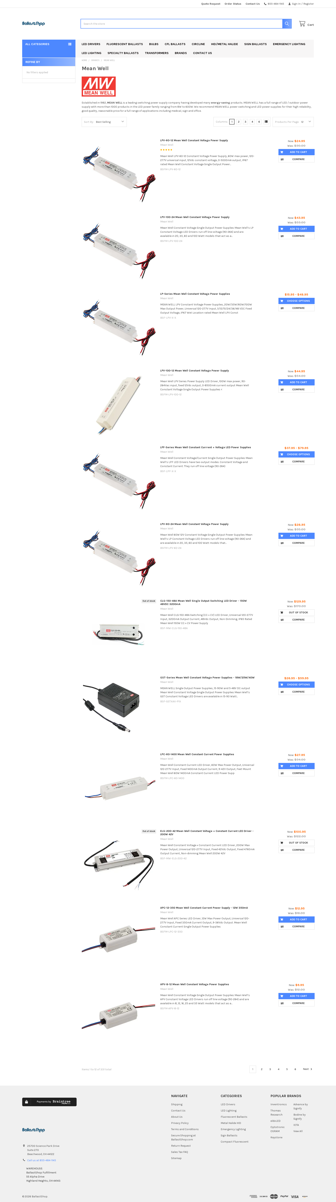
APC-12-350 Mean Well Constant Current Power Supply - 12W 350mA (204, 907)
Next (306, 1069)
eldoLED (275, 1121)
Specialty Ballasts (123, 53)
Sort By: (89, 122)
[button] (127, 1105)
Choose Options (298, 300)
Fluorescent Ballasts (125, 44)
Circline (198, 44)
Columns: (222, 121)
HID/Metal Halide (224, 44)
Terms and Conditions (185, 1129)
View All (298, 1131)
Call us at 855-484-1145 (41, 1160)
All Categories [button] (37, 44)
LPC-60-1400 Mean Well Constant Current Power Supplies (197, 754)
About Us (177, 1116)
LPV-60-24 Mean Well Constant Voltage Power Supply (194, 524)
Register (308, 3)
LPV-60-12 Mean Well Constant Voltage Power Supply (194, 140)
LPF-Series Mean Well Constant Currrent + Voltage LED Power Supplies (205, 447)
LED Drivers (91, 44)
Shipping (176, 1104)
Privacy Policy (180, 1123)
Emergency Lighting (289, 44)
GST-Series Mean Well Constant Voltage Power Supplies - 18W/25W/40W (207, 677)
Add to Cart (298, 152)
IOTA (296, 1125)
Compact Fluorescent (234, 1141)
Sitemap (176, 1158)
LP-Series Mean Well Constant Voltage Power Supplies (195, 293)
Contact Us (253, 3)
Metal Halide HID (231, 1123)
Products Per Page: (287, 122)
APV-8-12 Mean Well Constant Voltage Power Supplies (194, 984)
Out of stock (298, 612)
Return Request (181, 1145)
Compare (298, 159)
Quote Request (210, 3)
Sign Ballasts (255, 44)
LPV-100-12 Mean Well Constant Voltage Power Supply (194, 370)
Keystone (276, 1137)
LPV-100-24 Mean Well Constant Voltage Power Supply (194, 217)
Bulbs (153, 44)
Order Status (233, 3)
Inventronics (278, 1104)
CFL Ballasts (175, 44)
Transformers (157, 53)
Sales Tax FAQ (179, 1152)
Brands (181, 53)
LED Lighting (91, 53)
